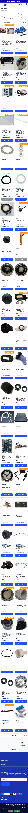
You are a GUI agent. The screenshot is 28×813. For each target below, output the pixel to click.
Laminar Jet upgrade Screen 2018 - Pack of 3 (21, 161)
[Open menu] (2, 4)
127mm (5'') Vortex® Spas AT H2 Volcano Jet (21, 281)
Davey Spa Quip (5, 514)
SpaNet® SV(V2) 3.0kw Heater (20, 457)
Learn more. (4, 808)
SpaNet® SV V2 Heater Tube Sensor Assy (20, 220)
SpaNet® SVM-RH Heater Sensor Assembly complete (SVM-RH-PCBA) (7, 221)
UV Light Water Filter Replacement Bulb (6, 132)
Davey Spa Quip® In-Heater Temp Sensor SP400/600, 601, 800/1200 (20, 547)
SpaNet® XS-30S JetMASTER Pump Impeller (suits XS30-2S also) (7, 251)
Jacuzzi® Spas (4, 72)
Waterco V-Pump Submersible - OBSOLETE (21, 250)
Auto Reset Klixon (6, 515)
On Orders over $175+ (14, 747)
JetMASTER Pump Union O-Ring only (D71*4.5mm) (7, 664)
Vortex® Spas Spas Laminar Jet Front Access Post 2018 (20, 370)
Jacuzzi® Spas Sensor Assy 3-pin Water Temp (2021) (21, 577)
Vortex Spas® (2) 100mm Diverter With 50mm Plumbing (7, 635)
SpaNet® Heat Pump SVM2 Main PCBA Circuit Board (7, 457)
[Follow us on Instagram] (5, 799)
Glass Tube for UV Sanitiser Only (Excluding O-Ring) (20, 132)
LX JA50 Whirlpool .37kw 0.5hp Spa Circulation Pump (20, 310)
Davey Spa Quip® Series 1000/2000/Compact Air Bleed (7, 546)
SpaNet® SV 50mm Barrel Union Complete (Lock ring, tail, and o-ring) (21, 340)
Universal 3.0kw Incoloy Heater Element (5, 723)
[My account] (21, 4)
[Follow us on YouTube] (7, 799)
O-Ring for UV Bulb (6, 161)
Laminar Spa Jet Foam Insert (6, 399)
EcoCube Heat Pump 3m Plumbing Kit (21, 693)
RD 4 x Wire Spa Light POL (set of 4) (6, 428)
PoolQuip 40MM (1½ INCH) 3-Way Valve (20, 722)
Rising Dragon (18, 426)
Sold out (7, 199)
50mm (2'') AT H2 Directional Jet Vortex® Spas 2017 (6, 281)
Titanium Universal (5, 720)
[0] (25, 4)
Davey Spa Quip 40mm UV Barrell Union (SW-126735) (21, 606)
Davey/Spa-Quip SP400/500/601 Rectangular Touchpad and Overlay (21, 516)
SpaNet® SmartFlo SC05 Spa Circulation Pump (21, 42)
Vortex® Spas (18, 72)
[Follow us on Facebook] (2, 799)
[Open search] (19, 4)
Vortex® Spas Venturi (20, 634)
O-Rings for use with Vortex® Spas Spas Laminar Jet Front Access (20, 191)
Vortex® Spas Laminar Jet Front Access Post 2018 (21, 74)
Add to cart (7, 53)
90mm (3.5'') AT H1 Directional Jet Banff (7, 606)
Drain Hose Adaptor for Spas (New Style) (6, 339)
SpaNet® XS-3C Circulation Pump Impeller (6, 310)
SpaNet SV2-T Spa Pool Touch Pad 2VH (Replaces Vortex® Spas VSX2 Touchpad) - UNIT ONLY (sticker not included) (7, 44)
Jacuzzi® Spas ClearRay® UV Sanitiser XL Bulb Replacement (7, 74)
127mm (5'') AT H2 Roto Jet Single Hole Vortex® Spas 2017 (6, 487)
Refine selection (6, 22)
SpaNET (3, 40)
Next (24, 735)
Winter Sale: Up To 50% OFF (14, 1)
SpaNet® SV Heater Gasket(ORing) (6, 190)
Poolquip (17, 720)
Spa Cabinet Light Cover (20, 428)
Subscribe (5, 784)
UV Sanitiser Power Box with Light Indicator (21, 486)
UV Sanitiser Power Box (21, 103)
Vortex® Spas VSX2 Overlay (6, 370)
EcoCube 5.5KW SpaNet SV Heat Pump (7, 103)
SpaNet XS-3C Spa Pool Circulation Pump (7, 576)
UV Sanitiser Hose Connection (20, 664)
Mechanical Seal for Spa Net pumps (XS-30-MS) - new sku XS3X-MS (21, 399)
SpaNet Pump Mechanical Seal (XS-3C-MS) (6, 693)
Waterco (17, 248)
